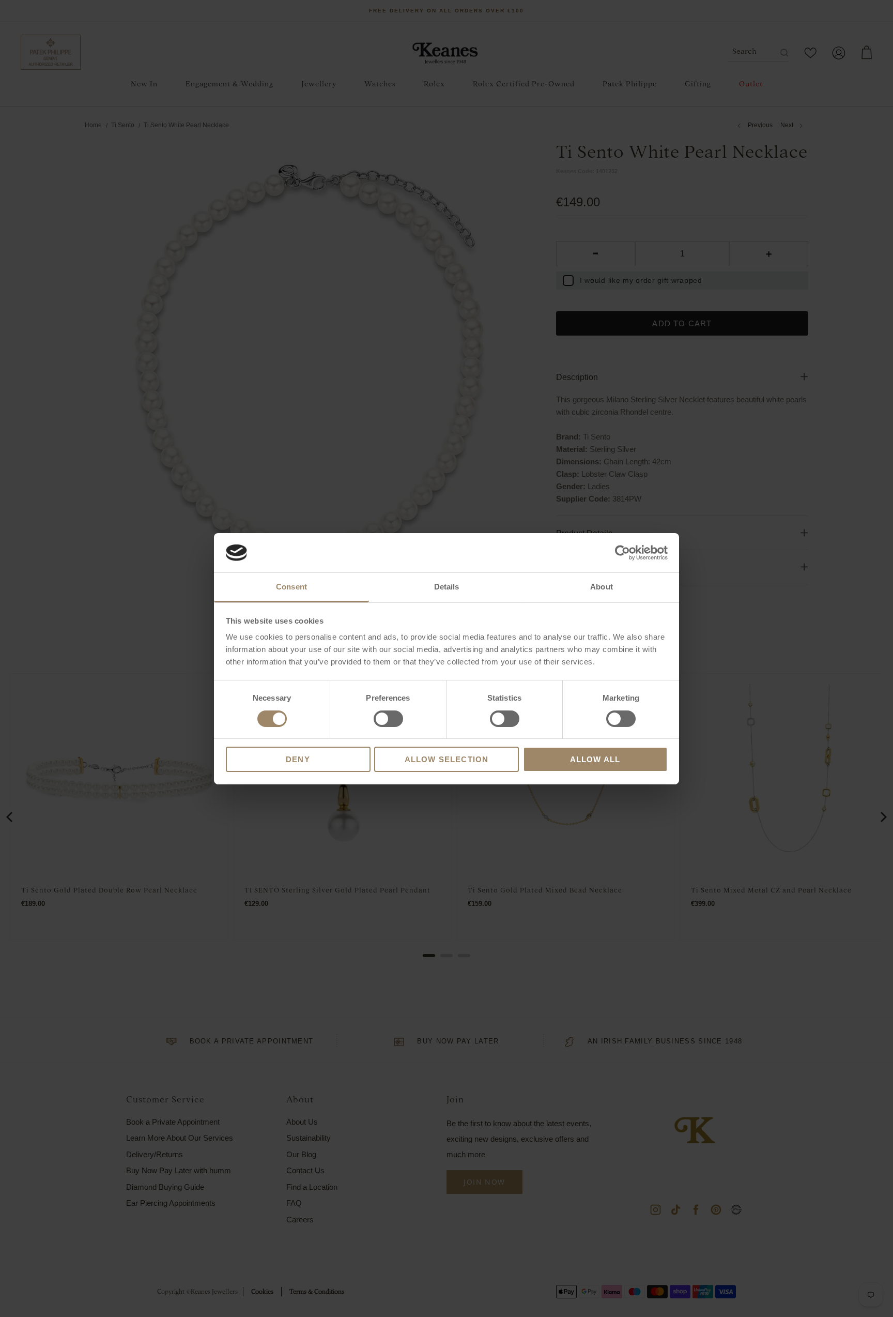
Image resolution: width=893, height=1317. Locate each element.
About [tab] (601, 586)
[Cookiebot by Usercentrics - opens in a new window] (622, 553)
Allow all (595, 759)
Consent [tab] (291, 586)
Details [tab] (446, 586)
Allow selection (447, 759)
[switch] (388, 718)
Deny (298, 759)
